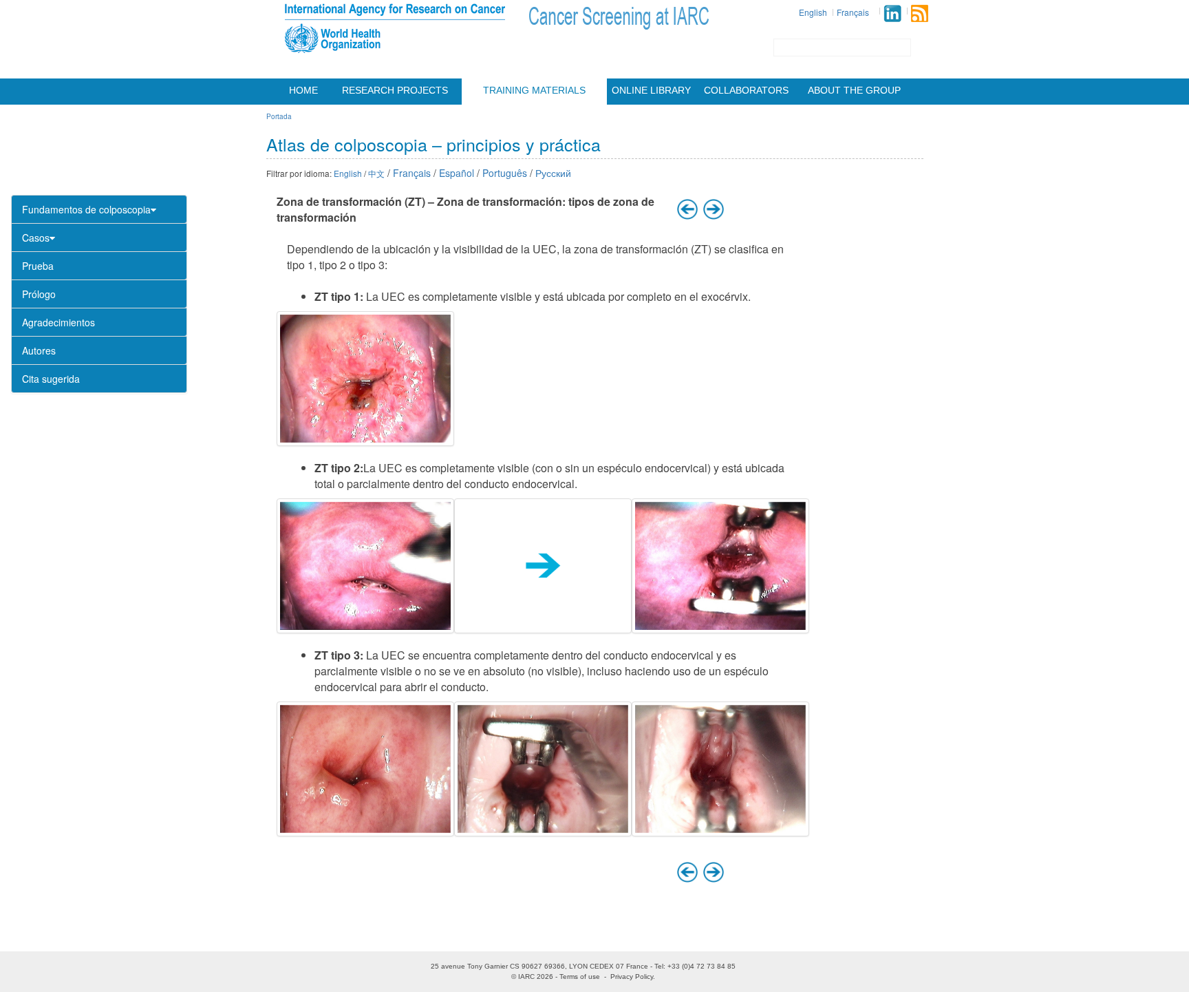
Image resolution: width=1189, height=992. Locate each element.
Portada (279, 116)
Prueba (38, 266)
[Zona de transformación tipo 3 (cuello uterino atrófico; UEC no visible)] (365, 769)
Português (504, 173)
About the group (854, 90)
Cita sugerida (51, 379)
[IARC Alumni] (892, 13)
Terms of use (579, 976)
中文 (376, 173)
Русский (553, 173)
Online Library (651, 90)
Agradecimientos (58, 322)
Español (456, 173)
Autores (39, 350)
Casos (36, 237)
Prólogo (39, 294)
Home (303, 90)
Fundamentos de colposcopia (86, 209)
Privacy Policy (631, 976)
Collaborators (746, 90)
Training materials (534, 90)
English (813, 12)
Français (853, 12)
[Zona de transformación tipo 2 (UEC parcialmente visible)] (365, 566)
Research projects (395, 90)
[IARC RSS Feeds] (919, 13)
